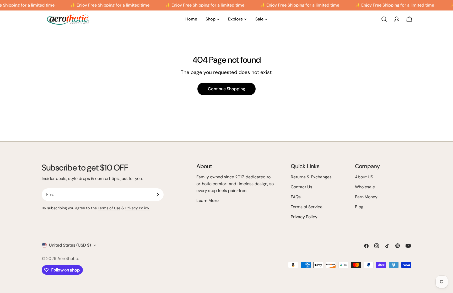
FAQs (296, 197)
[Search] (384, 19)
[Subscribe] (157, 194)
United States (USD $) (70, 245)
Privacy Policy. (137, 208)
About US (364, 177)
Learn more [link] (207, 200)
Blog (359, 207)
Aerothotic (67, 258)
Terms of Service (306, 207)
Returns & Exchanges (311, 177)
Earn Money (366, 197)
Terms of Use (109, 208)
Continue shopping (226, 89)
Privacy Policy (304, 217)
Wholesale (365, 187)
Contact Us (301, 187)
